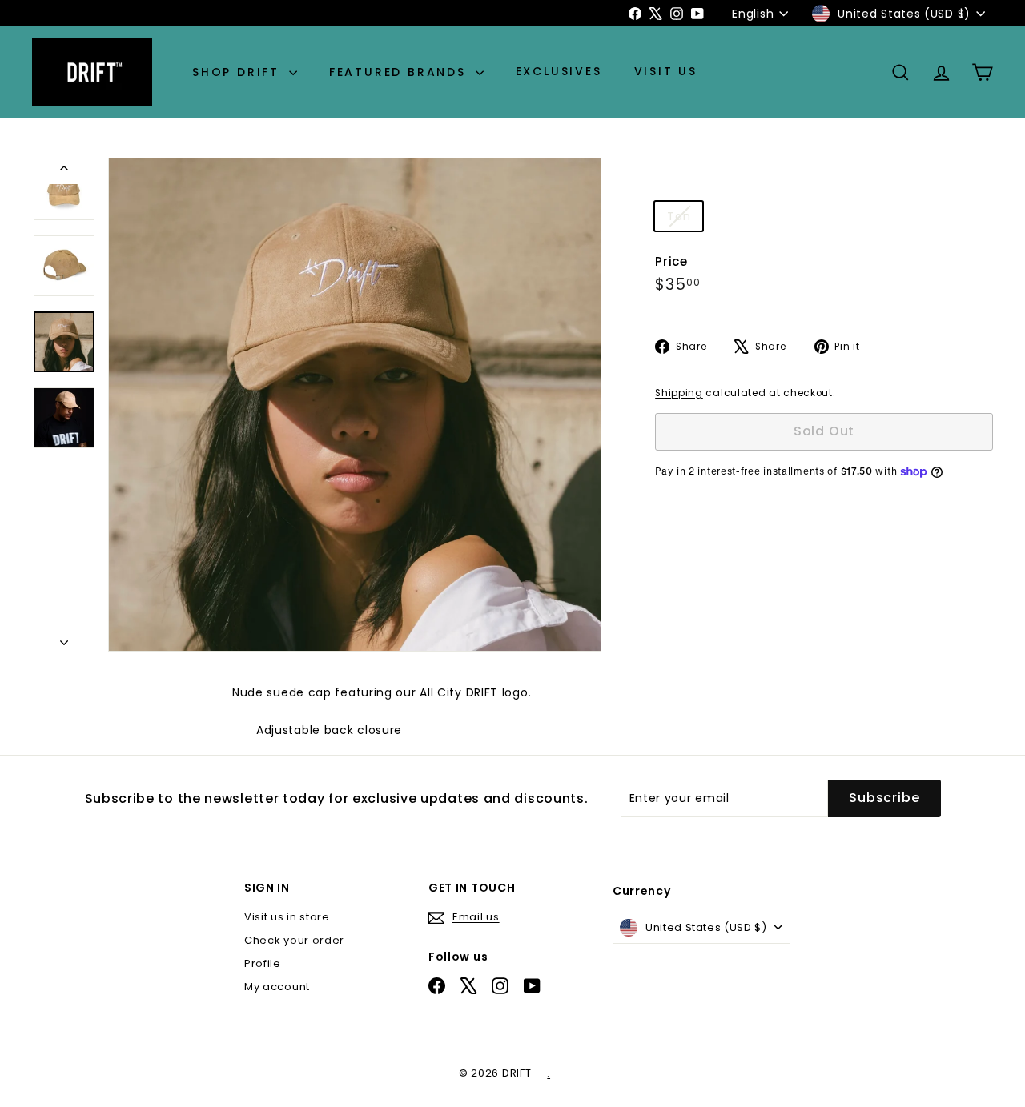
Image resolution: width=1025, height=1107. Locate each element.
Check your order (294, 940)
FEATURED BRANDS (400, 72)
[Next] (64, 638)
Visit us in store (287, 917)
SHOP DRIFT (238, 72)
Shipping (679, 393)
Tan (684, 219)
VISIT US (665, 72)
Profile (262, 963)
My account (277, 986)
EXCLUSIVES (559, 72)
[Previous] (64, 170)
